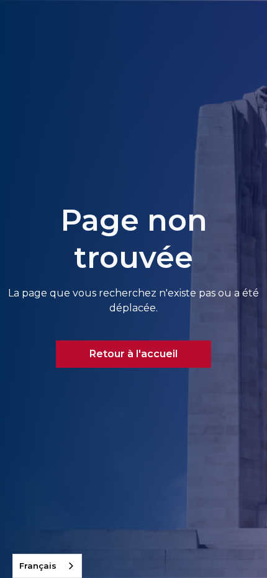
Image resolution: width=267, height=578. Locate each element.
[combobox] (47, 566)
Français (38, 566)
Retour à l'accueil (133, 354)
